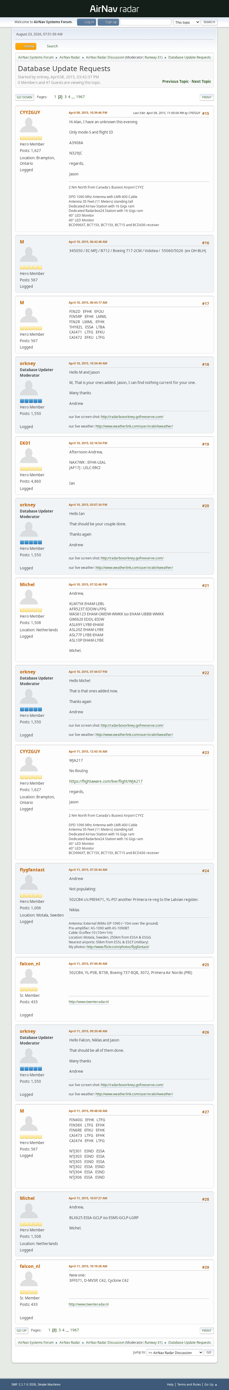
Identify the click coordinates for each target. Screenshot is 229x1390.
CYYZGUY (30, 112)
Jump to (139, 1352)
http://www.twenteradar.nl (89, 1001)
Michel (27, 584)
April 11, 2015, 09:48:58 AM (88, 1111)
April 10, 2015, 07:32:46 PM (88, 584)
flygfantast (32, 870)
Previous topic (175, 81)
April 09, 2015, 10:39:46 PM (88, 112)
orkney (27, 363)
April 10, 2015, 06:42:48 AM (88, 242)
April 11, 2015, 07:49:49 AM (88, 963)
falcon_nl (30, 964)
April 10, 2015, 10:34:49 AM (88, 363)
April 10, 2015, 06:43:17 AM (88, 302)
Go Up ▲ (211, 1384)
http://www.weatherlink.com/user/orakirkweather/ (134, 426)
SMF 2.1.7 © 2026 (23, 1384)
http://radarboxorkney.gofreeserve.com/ (132, 416)
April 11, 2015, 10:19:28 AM (88, 1266)
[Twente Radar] (22, 1008)
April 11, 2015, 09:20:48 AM (88, 1031)
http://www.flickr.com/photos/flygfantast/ (118, 946)
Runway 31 (153, 57)
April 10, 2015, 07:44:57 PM (88, 671)
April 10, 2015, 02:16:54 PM (88, 443)
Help (170, 1384)
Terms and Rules (189, 1384)
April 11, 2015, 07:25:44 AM (88, 869)
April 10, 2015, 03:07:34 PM (88, 504)
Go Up (22, 1330)
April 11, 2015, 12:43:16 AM (88, 751)
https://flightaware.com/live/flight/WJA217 (106, 781)
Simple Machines (49, 1384)
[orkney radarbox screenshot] (22, 419)
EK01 (25, 443)
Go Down (24, 97)
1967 (80, 96)
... (73, 96)
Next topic (201, 81)
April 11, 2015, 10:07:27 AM (88, 1198)
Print (206, 97)
